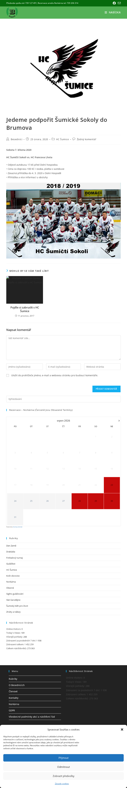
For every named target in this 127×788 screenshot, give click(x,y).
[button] (122, 729)
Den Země (11, 545)
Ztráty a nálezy (13, 611)
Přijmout (63, 757)
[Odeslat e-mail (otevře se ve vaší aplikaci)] (119, 3)
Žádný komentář (86, 139)
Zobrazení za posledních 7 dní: (21, 640)
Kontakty (13, 697)
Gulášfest (10, 563)
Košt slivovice (13, 575)
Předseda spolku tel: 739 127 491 (21, 3)
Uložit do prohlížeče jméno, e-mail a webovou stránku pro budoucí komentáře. (54, 375)
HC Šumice (62, 139)
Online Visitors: (13, 628)
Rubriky (13, 678)
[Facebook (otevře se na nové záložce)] (114, 3)
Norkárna (11, 581)
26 (47, 501)
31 (15, 517)
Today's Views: (13, 632)
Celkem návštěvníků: (16, 648)
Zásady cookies (62, 783)
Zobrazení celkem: (15, 644)
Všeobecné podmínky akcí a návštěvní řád (32, 716)
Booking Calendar (17, 527)
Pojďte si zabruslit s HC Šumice (24, 309)
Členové (13, 691)
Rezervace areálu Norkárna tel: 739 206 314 (58, 3)
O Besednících (17, 685)
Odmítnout (63, 766)
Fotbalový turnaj (14, 557)
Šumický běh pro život (17, 605)
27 (63, 501)
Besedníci (16, 139)
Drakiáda (10, 551)
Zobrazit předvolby (63, 776)
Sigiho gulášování (14, 593)
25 (31, 501)
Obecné (10, 587)
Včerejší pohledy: (14, 636)
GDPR (12, 710)
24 (15, 501)
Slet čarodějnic (13, 599)
